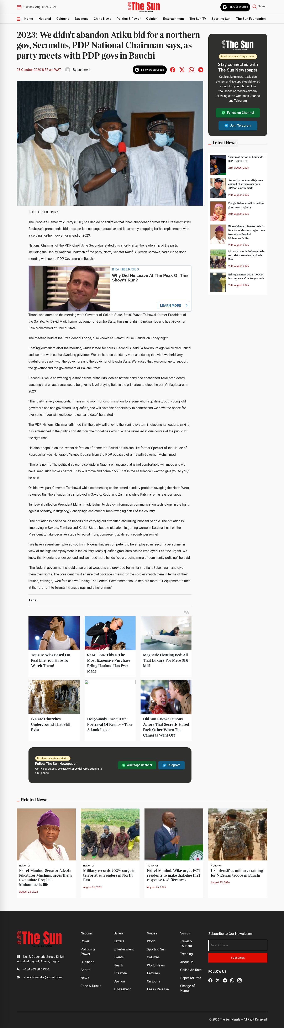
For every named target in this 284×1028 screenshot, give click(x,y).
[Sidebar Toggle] (18, 19)
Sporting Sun (221, 19)
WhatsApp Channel (139, 765)
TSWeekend (122, 989)
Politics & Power (129, 19)
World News (156, 965)
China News (102, 19)
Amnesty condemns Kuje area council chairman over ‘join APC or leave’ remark (245, 184)
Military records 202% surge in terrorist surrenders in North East (246, 255)
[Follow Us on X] (218, 980)
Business (81, 19)
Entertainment (173, 19)
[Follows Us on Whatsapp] (191, 70)
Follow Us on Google (238, 7)
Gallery (119, 933)
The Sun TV (197, 19)
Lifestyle (120, 973)
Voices (152, 933)
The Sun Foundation (251, 19)
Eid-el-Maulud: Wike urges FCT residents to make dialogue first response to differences (173, 875)
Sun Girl (185, 933)
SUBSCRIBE (238, 957)
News (85, 978)
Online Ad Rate (191, 970)
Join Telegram (240, 125)
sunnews (83, 70)
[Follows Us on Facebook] (172, 70)
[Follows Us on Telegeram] (200, 70)
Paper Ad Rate (190, 978)
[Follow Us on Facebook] (210, 980)
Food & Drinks (91, 986)
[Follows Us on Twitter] (182, 70)
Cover (85, 941)
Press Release (158, 989)
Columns (62, 19)
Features (153, 973)
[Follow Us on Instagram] (239, 980)
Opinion (152, 19)
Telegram (173, 765)
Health (118, 965)
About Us (187, 962)
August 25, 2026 (28, 891)
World (151, 941)
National (44, 19)
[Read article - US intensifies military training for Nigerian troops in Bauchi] (237, 834)
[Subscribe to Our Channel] (225, 980)
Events (119, 957)
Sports (85, 970)
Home (28, 19)
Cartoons (153, 981)
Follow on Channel (240, 113)
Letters (119, 941)
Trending (186, 954)
